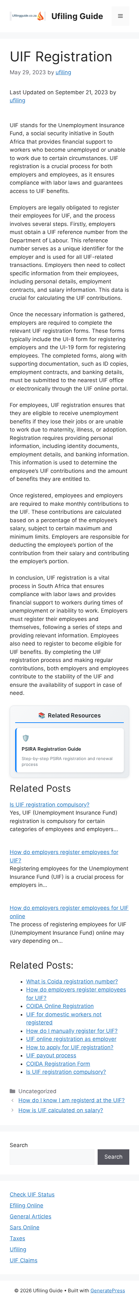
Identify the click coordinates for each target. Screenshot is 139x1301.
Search (19, 1145)
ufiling (17, 100)
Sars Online (24, 1227)
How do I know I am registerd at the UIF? (71, 1100)
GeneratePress (108, 1290)
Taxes (17, 1238)
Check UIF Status (32, 1194)
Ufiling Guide (77, 16)
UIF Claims (23, 1260)
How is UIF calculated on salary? (60, 1110)
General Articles (30, 1216)
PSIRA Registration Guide (51, 749)
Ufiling (18, 1249)
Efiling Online (26, 1205)
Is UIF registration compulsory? (50, 804)
